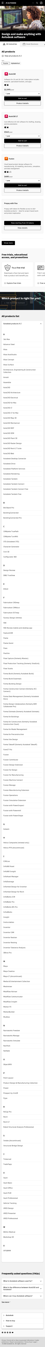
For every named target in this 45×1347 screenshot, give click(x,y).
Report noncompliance (16, 1342)
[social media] (7, 1332)
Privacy (4, 1340)
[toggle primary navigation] (4, 3)
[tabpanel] (22, 178)
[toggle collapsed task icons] (33, 3)
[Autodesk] (11, 3)
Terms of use (28, 1342)
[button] (22, 324)
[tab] (10, 44)
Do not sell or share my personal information (20, 1340)
